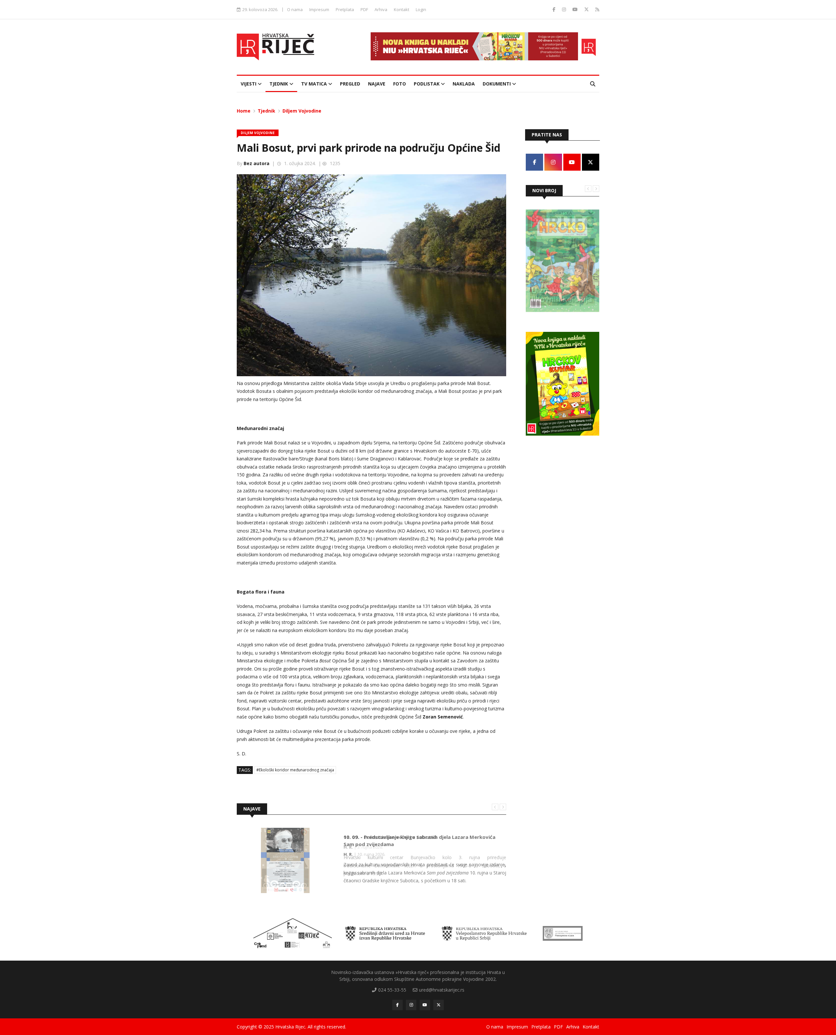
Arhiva (381, 9)
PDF (364, 9)
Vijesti (249, 84)
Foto (399, 84)
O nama (295, 9)
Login (421, 9)
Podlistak (427, 84)
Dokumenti (497, 84)
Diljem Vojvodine (301, 111)
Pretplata (345, 9)
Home (243, 111)
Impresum (319, 9)
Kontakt (401, 9)
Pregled (350, 84)
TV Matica (314, 84)
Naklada (464, 84)
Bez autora (256, 163)
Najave (376, 84)
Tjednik (279, 84)
